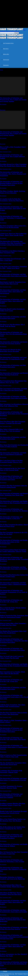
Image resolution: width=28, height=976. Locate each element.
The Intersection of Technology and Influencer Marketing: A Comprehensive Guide (13, 217)
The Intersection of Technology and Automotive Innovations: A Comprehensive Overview (14, 747)
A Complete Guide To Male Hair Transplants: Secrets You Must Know (12, 199)
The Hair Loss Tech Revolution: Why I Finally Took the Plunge (12, 325)
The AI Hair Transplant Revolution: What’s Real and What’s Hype (14, 525)
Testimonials (6, 59)
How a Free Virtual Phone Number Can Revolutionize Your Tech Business (13, 820)
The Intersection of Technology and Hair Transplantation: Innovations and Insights (13, 275)
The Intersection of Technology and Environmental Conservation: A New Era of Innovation (14, 697)
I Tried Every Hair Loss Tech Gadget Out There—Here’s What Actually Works (13, 234)
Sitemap (5, 971)
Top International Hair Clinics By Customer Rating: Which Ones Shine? (12, 885)
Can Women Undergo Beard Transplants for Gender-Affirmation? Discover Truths (13, 550)
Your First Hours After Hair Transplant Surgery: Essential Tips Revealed (12, 422)
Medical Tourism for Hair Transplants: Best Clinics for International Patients (14, 616)
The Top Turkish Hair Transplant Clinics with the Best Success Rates (13, 763)
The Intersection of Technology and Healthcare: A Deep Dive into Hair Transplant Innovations (11, 477)
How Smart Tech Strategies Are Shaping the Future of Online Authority (14, 445)
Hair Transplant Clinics (8, 43)
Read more (2, 110)
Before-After (6, 54)
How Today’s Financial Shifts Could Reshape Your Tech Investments (11, 430)
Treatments (6, 65)
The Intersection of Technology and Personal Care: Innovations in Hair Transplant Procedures (11, 836)
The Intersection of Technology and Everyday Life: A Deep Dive (11, 601)
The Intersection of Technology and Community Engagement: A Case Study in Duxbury (13, 592)
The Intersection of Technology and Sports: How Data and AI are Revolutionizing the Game (13, 963)
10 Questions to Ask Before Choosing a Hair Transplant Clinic (12, 251)
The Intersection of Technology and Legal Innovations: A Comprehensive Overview (13, 779)
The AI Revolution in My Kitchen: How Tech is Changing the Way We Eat (12, 827)
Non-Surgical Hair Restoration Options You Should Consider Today (14, 575)
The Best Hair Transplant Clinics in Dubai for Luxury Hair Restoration (13, 713)
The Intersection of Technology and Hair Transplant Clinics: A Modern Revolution (13, 583)
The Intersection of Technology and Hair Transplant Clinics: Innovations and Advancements (13, 291)
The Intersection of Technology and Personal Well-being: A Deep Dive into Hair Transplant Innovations (14, 640)
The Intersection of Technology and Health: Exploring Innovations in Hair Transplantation (14, 541)
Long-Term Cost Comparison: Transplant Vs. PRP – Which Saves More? (13, 267)
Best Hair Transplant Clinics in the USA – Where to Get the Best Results (13, 226)
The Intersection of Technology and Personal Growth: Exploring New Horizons (14, 510)
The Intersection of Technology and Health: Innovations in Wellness (14, 845)
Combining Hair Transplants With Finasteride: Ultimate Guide (11, 771)
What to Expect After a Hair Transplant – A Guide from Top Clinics (13, 624)
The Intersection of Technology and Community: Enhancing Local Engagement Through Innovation (14, 936)
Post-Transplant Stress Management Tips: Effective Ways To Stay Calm (13, 381)
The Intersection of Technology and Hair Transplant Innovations (13, 317)
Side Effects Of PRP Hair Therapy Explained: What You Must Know (11, 893)
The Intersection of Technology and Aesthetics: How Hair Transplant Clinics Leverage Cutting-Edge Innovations (13, 243)
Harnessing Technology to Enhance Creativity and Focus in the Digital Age (12, 878)
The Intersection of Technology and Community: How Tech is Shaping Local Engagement (13, 173)
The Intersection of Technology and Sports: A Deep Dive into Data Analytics (13, 342)
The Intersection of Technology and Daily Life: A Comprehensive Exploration (13, 453)
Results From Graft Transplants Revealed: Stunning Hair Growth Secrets (13, 812)
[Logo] (11, 35)
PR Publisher (3, 104)
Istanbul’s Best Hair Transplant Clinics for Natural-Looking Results (13, 486)
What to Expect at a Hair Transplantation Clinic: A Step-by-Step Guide (13, 756)
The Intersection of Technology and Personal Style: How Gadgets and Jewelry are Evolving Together (13, 99)
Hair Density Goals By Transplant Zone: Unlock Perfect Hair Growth (13, 283)
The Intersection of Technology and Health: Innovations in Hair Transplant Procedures (14, 502)
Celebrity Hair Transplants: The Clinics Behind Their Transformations (12, 705)
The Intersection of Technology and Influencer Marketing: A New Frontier (12, 860)
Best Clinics (5, 48)
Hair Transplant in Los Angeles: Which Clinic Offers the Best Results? (12, 672)
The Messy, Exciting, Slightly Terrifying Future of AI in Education (12, 192)
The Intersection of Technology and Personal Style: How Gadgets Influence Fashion (12, 156)
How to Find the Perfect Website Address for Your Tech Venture (13, 608)
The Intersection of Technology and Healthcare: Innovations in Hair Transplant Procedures (14, 413)
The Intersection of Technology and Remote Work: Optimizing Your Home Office (14, 494)
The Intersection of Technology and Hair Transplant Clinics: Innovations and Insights (13, 301)
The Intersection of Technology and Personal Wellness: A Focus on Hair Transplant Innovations (11, 183)
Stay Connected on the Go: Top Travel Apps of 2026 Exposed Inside (12, 469)
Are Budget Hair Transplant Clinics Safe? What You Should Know (13, 632)
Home (1, 69)
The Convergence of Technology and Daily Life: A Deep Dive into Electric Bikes (13, 389)
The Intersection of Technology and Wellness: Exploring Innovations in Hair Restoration (13, 919)
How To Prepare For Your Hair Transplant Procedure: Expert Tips (14, 853)
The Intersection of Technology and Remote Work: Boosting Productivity (14, 374)
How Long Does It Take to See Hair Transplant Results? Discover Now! (11, 461)
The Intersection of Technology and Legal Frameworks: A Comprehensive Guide (13, 358)
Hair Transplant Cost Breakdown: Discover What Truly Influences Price (14, 405)
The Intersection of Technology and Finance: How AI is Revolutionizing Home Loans (13, 334)
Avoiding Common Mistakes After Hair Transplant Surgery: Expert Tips (12, 804)
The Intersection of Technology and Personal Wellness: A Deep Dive (11, 517)
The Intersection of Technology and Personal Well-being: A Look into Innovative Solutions (11, 795)
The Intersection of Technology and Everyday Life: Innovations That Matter (13, 738)
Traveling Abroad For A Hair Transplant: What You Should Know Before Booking (13, 165)
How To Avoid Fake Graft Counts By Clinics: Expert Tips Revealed (12, 657)
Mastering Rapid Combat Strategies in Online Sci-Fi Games (12, 309)
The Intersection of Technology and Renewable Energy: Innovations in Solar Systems (13, 208)
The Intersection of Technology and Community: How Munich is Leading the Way (13, 869)
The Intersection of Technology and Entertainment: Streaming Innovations (12, 649)
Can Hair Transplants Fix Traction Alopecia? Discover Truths (11, 787)
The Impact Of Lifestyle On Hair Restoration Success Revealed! (10, 350)
